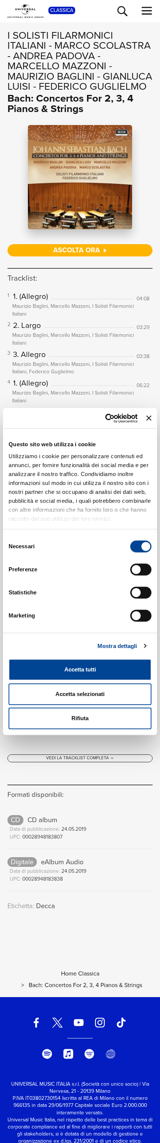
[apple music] (68, 1053)
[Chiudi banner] (148, 418)
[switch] (140, 569)
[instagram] (99, 1022)
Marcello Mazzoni (56, 65)
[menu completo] (147, 11)
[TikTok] (120, 1022)
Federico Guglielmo (93, 86)
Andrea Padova (54, 55)
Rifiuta (80, 718)
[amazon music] (89, 1053)
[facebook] (36, 1022)
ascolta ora (77, 250)
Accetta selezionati (80, 694)
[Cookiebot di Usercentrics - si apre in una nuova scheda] (105, 418)
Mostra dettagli (117, 646)
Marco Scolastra (102, 45)
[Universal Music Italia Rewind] (110, 1053)
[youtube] (78, 1022)
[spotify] (46, 1053)
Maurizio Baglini (51, 76)
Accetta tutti (80, 669)
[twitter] (57, 1022)
